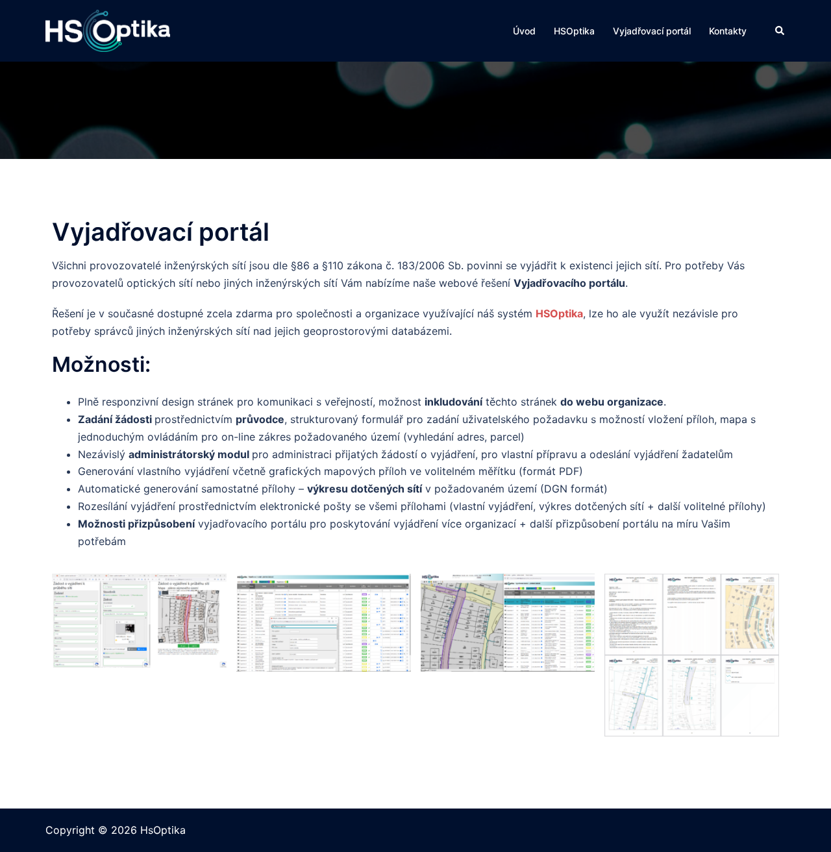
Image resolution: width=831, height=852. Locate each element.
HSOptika (574, 30)
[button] (780, 30)
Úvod (524, 30)
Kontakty (728, 30)
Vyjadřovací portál (652, 30)
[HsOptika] (107, 29)
